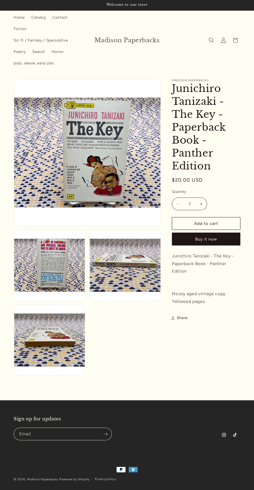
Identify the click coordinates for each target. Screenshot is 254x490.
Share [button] (182, 317)
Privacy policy (105, 479)
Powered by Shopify (74, 479)
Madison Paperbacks (42, 479)
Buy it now (206, 239)
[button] (211, 40)
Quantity (179, 191)
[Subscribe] (106, 434)
